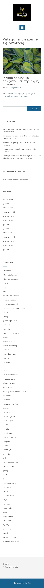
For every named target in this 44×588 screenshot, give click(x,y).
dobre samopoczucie (11, 304)
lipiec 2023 (7, 224)
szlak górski (7, 487)
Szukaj (34, 109)
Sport (5, 475)
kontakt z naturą (9, 341)
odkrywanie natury (10, 383)
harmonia (6, 325)
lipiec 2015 (7, 249)
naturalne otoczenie (10, 375)
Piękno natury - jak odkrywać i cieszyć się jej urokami (21, 81)
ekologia (6, 316)
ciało (4, 291)
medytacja (7, 362)
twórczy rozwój (8, 495)
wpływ (5, 512)
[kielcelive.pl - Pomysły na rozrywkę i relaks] (22, 12)
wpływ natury (8, 516)
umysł (5, 500)
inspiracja (6, 329)
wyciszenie (7, 520)
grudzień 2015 (8, 228)
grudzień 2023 (8, 204)
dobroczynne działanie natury (14, 308)
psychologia (7, 450)
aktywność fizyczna (10, 275)
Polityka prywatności (10, 567)
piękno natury (13, 96)
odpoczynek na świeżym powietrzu (16, 391)
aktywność (7, 271)
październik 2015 (9, 237)
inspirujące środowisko (11, 333)
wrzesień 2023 (8, 216)
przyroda (6, 445)
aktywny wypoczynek (11, 279)
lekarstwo (6, 358)
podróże (6, 429)
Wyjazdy (6, 525)
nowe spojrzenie (9, 379)
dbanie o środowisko (10, 300)
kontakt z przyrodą (10, 346)
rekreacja (6, 454)
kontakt (5, 337)
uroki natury (24, 96)
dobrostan (6, 312)
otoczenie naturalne (10, 404)
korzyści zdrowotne (10, 354)
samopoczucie (8, 466)
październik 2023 (9, 212)
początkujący (8, 420)
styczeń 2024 (8, 199)
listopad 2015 (8, 233)
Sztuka (5, 491)
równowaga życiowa (10, 462)
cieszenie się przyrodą (18, 93)
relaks (5, 458)
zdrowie (6, 533)
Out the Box (26, 583)
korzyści (6, 350)
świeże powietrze (9, 483)
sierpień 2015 (8, 245)
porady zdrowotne (10, 437)
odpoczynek (7, 387)
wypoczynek (7, 529)
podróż (5, 425)
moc (4, 366)
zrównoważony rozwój (11, 541)
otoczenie (6, 400)
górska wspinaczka (10, 321)
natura (5, 371)
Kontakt (6, 564)
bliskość (6, 283)
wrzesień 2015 (8, 241)
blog (4, 287)
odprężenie (7, 396)
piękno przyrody (9, 416)
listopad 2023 (8, 208)
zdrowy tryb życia (9, 537)
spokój (5, 470)
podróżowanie (8, 433)
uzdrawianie (7, 508)
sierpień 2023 (8, 220)
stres (4, 479)
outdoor (6, 408)
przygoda (6, 441)
